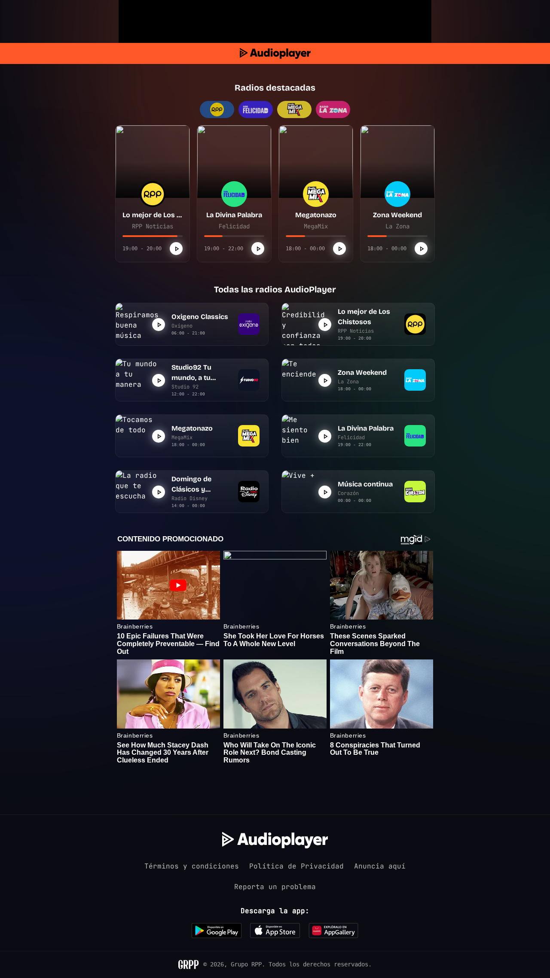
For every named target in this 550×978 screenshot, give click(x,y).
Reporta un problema (275, 886)
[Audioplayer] (275, 53)
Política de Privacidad (296, 866)
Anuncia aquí (380, 866)
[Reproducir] (176, 248)
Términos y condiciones (191, 866)
